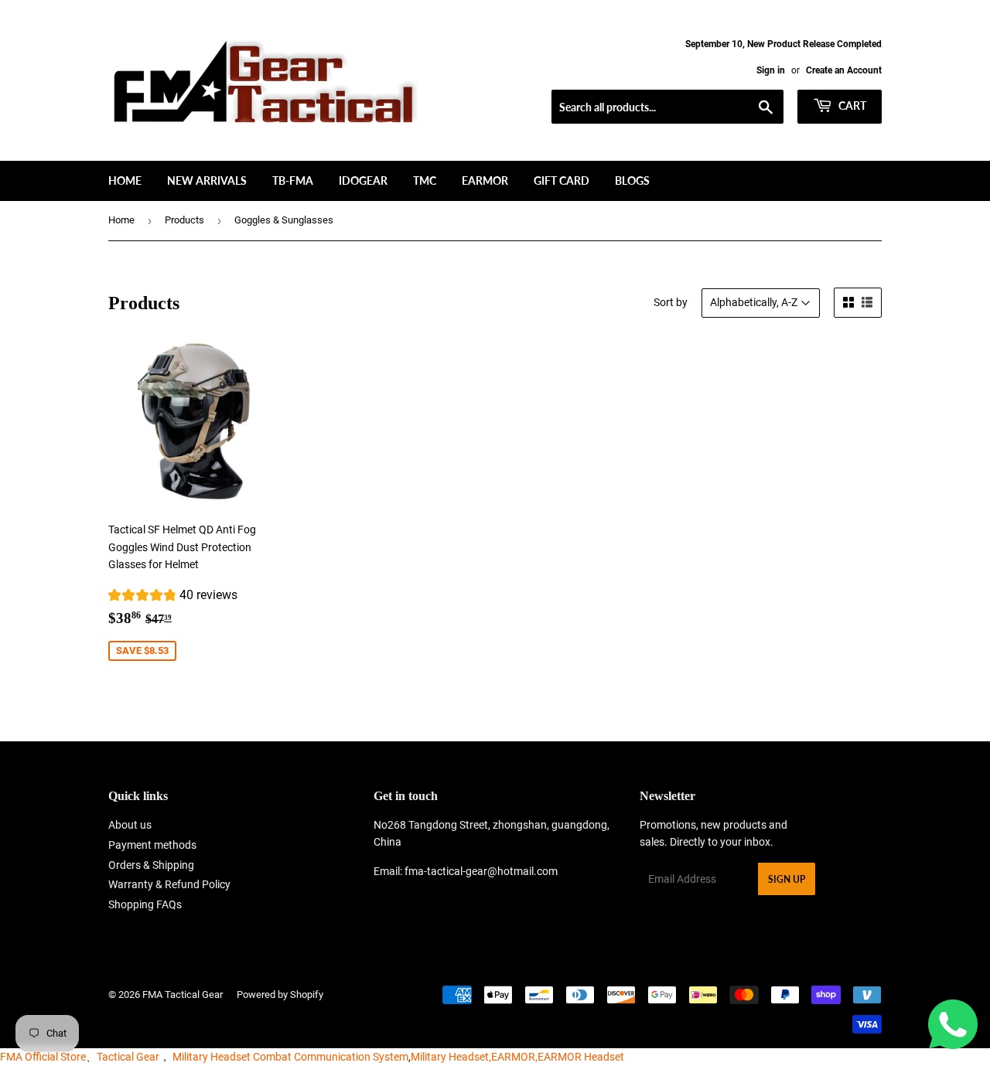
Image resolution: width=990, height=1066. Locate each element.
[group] (172, 597)
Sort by (671, 302)
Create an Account (844, 70)
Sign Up (786, 879)
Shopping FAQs (145, 904)
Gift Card (561, 180)
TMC (424, 180)
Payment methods (152, 845)
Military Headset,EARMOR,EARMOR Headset (517, 1057)
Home (125, 180)
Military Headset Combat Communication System (290, 1057)
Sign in (770, 70)
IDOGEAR (363, 180)
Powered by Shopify (280, 994)
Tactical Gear (128, 1057)
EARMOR (485, 180)
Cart (851, 105)
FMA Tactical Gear (182, 994)
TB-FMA (292, 180)
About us (130, 825)
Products (184, 220)
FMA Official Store (43, 1057)
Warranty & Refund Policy (169, 884)
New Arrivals (207, 180)
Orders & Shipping (151, 865)
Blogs (632, 180)
